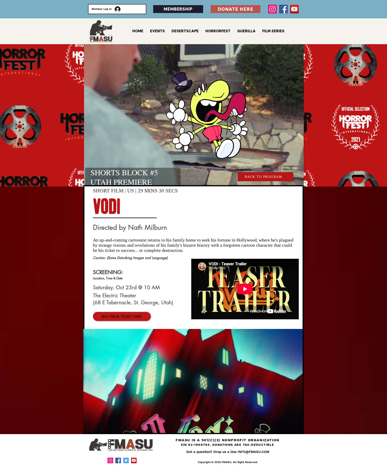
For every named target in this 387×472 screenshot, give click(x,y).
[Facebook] (283, 9)
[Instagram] (272, 9)
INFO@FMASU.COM (253, 452)
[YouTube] (294, 9)
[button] (273, 31)
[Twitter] (126, 460)
